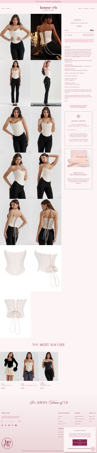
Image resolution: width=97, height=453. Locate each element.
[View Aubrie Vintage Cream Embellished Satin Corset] (29, 366)
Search (8, 8)
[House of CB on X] (12, 425)
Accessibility (60, 437)
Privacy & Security (62, 432)
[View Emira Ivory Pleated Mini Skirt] (9, 366)
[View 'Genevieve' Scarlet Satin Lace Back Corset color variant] (93, 30)
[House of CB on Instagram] (9, 425)
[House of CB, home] (48, 8)
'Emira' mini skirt (76, 56)
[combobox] (78, 130)
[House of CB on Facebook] (6, 425)
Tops (71, 80)
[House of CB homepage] (7, 443)
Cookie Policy (61, 434)
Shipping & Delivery (79, 416)
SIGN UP (20, 421)
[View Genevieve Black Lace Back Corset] (48, 366)
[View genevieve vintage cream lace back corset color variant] (41, 382)
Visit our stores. (53, 1)
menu (3, 8)
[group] (79, 26)
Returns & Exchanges (79, 419)
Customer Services (62, 423)
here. (89, 436)
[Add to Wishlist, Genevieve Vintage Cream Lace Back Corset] (83, 20)
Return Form (77, 423)
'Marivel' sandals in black (76, 66)
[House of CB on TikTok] (2, 425)
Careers (90, 421)
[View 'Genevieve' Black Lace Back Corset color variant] (91, 30)
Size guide (60, 421)
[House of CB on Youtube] (16, 425)
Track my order (78, 421)
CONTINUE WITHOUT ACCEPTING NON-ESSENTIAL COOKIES (79, 448)
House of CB (91, 416)
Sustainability (92, 419)
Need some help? (64, 413)
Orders (77, 413)
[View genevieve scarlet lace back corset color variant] (43, 382)
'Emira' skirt (67, 66)
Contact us (60, 416)
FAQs (59, 419)
